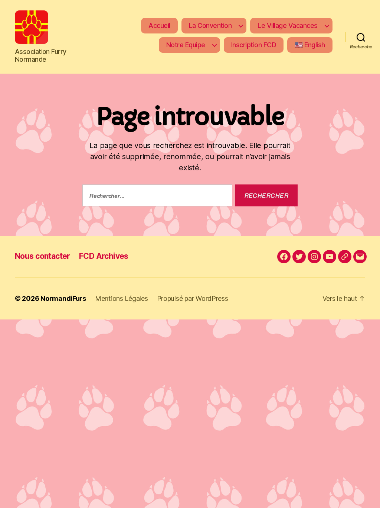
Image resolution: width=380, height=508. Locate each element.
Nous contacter (42, 256)
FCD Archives (103, 256)
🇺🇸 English (310, 45)
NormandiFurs (63, 298)
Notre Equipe (185, 45)
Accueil (159, 25)
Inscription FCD (253, 45)
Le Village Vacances (288, 25)
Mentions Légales (121, 298)
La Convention (210, 25)
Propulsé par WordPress (192, 298)
